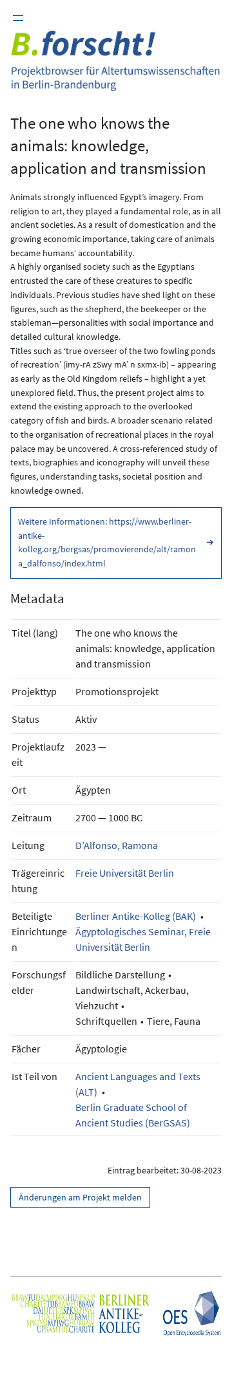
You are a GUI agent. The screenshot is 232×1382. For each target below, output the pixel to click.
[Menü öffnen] (18, 18)
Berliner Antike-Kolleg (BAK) (135, 916)
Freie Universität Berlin (124, 872)
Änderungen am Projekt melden (80, 1197)
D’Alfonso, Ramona (116, 845)
